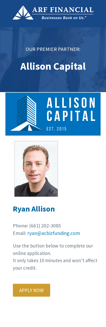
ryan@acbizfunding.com (53, 233)
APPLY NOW (31, 290)
